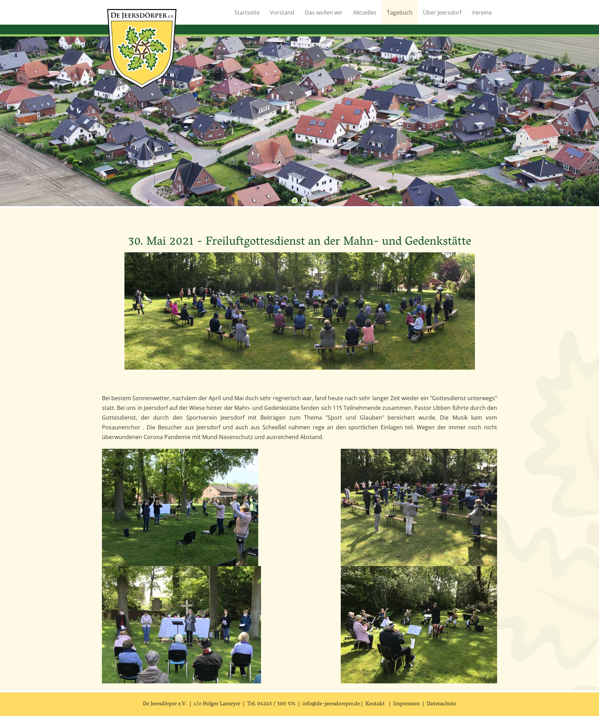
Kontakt (375, 704)
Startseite (247, 12)
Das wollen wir (323, 12)
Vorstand (282, 12)
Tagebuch (400, 12)
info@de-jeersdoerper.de (331, 704)
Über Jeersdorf (442, 12)
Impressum (406, 704)
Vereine (482, 12)
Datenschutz (441, 704)
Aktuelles (364, 12)
